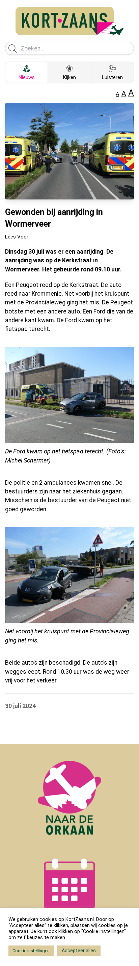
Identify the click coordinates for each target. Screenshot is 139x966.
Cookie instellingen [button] (31, 950)
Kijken (69, 77)
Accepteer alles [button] (79, 950)
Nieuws (27, 77)
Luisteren (112, 77)
